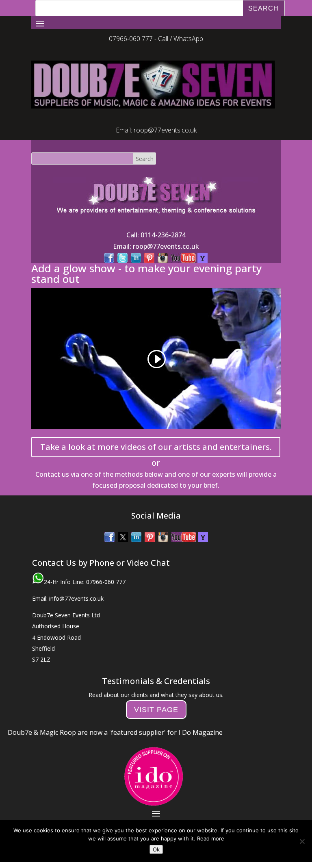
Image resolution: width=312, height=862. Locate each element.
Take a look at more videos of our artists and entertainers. (155, 430)
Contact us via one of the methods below (99, 458)
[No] (302, 841)
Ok (156, 849)
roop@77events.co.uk (165, 113)
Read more (210, 838)
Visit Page (156, 693)
